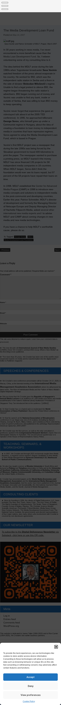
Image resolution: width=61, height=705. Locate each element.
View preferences (31, 695)
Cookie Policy (29, 701)
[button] (56, 646)
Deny (30, 686)
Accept (30, 677)
